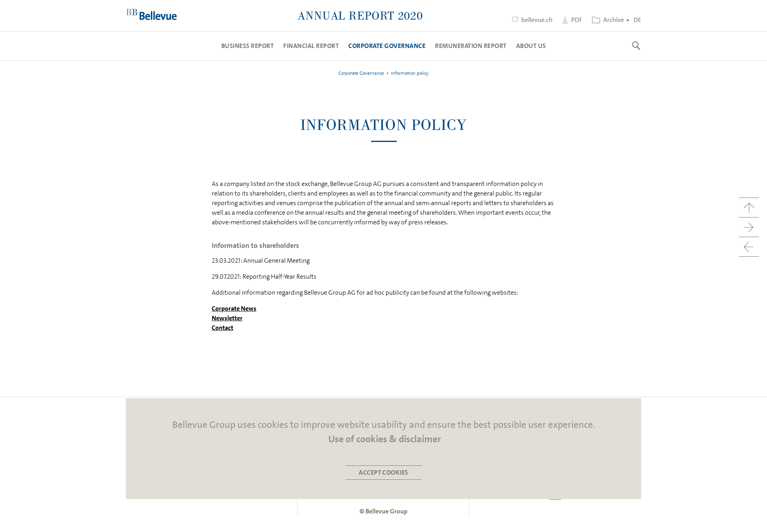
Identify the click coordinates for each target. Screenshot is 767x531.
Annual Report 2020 (360, 15)
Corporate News (234, 308)
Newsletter (227, 318)
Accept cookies (383, 472)
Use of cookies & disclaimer (384, 439)
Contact (222, 327)
